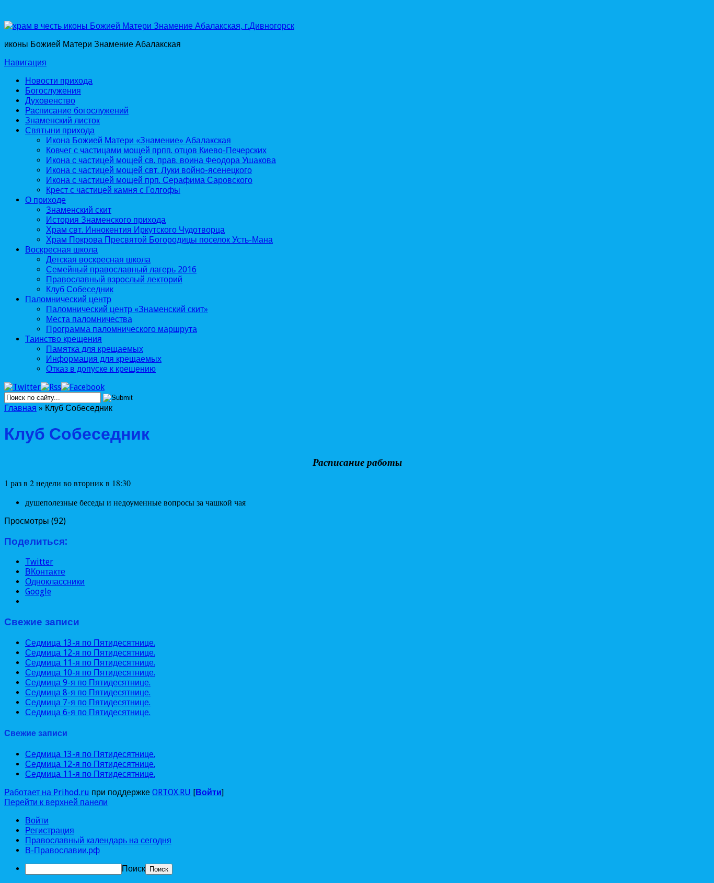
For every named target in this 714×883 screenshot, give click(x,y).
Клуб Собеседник (79, 289)
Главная (20, 408)
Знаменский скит (78, 210)
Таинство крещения (63, 339)
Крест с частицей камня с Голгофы (113, 190)
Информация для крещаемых (104, 359)
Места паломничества (89, 319)
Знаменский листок (62, 120)
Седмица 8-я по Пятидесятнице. (88, 692)
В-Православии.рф (62, 850)
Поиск (133, 869)
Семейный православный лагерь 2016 (121, 269)
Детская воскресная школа (98, 260)
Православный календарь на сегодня (98, 840)
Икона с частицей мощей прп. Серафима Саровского (149, 180)
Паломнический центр (68, 299)
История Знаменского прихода (106, 220)
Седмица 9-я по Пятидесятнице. (88, 682)
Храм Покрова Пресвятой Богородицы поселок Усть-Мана (159, 240)
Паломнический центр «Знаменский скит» (127, 309)
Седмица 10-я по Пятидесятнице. (90, 673)
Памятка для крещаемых (94, 349)
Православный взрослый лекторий (114, 279)
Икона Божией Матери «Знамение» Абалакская (138, 140)
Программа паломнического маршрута (121, 329)
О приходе (45, 200)
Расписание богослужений (77, 111)
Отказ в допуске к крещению (101, 369)
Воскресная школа (61, 250)
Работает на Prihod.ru (46, 792)
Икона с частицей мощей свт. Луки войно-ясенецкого (149, 170)
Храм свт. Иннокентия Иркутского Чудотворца (135, 230)
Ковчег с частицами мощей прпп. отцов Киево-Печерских (156, 150)
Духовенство (50, 101)
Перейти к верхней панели (56, 802)
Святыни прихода (60, 130)
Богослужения (53, 91)
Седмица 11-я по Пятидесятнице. (90, 663)
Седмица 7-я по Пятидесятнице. (88, 702)
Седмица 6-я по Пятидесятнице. (88, 712)
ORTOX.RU (171, 792)
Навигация (25, 62)
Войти (208, 792)
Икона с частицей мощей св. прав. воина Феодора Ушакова (161, 160)
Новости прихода (59, 81)
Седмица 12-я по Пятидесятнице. (90, 653)
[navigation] (357, 845)
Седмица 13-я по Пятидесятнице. (90, 643)
